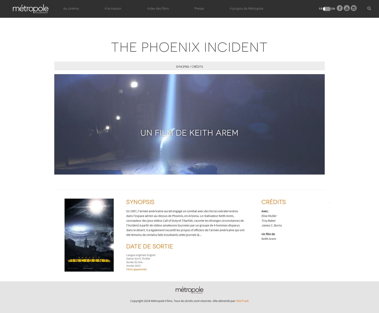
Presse (199, 8)
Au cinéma (71, 8)
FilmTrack (242, 301)
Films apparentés (136, 269)
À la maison (113, 8)
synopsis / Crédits (189, 66)
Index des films (158, 8)
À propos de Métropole (246, 8)
